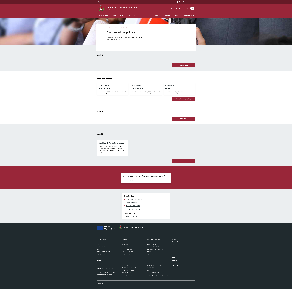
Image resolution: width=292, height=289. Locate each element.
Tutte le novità (183, 65)
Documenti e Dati (101, 254)
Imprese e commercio (152, 242)
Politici (98, 249)
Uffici (98, 244)
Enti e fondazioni (101, 247)
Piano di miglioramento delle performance (157, 275)
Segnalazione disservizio (128, 270)
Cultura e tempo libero (127, 251)
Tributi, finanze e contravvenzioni (155, 249)
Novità (114, 15)
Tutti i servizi (184, 119)
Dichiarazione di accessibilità (154, 272)
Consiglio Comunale (104, 88)
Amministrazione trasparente (154, 265)
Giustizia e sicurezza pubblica (154, 239)
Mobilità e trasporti (151, 244)
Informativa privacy (152, 268)
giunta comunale (137, 85)
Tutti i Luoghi (184, 161)
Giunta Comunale (137, 88)
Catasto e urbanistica (127, 249)
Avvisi (173, 244)
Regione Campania (102, 2)
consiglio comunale (104, 85)
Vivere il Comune (132, 15)
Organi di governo (101, 239)
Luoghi (173, 254)
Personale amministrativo (103, 251)
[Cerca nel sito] (192, 8)
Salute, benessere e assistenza (154, 247)
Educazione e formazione (128, 254)
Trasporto (157, 15)
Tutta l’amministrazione (183, 99)
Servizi (121, 15)
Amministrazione (103, 15)
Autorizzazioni (125, 247)
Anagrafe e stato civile (127, 242)
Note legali (149, 270)
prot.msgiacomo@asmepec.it (106, 274)
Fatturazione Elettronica (128, 275)
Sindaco (167, 88)
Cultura (177, 15)
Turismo (149, 251)
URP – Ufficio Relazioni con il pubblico (106, 272)
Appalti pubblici (125, 244)
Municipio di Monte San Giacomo (111, 143)
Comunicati (175, 242)
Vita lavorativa (150, 254)
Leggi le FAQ (125, 265)
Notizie (174, 239)
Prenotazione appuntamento (129, 268)
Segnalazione (167, 15)
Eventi (173, 257)
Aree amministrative (102, 242)
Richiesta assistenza (127, 272)
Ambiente (124, 239)
